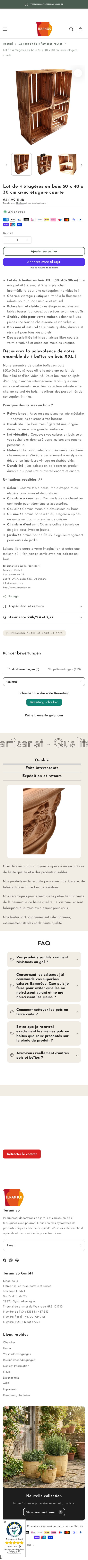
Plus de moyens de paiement (44, 267)
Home (7, 1348)
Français (26, 1545)
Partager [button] (14, 596)
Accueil (8, 44)
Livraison (20, 203)
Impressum (10, 1389)
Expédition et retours (42, 776)
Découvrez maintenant (42, 1512)
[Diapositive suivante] (81, 165)
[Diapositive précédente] (6, 165)
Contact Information (16, 1366)
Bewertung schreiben (44, 702)
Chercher (9, 1342)
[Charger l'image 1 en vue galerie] (21, 164)
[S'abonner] (80, 1245)
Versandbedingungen (17, 1354)
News (6, 1372)
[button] (5, 29)
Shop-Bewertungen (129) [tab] (64, 669)
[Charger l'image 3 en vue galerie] (67, 164)
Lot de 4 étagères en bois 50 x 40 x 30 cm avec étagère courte (40, 52)
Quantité (8, 233)
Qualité (42, 760)
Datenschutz (11, 1378)
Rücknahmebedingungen (19, 1360)
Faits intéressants (42, 768)
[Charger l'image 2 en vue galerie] (44, 164)
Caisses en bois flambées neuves (41, 44)
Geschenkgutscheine (16, 1395)
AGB (6, 1383)
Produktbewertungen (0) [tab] (23, 669)
